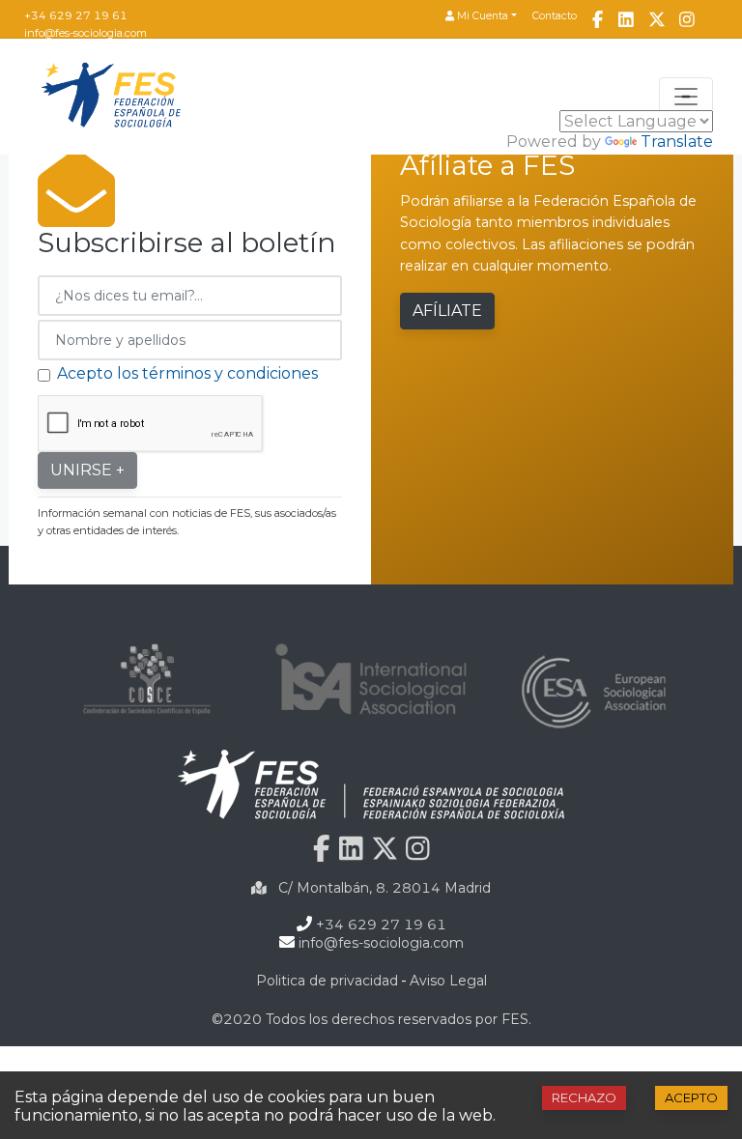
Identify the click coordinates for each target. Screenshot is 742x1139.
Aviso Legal (448, 980)
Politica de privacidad (327, 980)
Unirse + (87, 470)
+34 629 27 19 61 (76, 15)
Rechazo (584, 1097)
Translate (677, 141)
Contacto (554, 16)
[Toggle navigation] (686, 96)
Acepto (691, 1097)
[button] (481, 17)
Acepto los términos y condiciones (187, 373)
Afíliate (447, 310)
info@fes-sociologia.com (85, 33)
